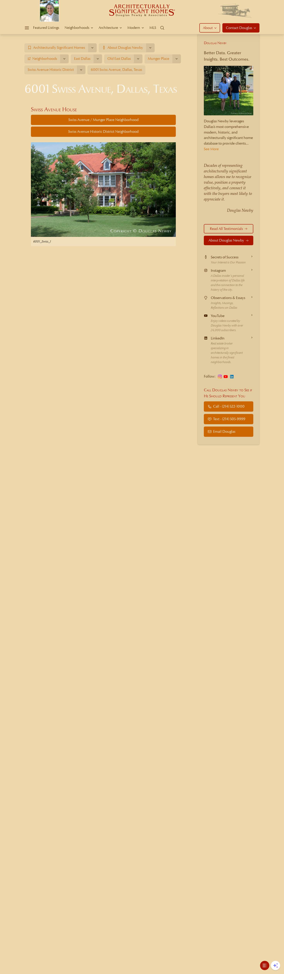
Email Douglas (224, 431)
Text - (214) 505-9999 (229, 419)
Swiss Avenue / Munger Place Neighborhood (103, 119)
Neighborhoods (77, 27)
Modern (133, 27)
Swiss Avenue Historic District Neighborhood (103, 131)
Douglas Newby (215, 43)
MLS (152, 27)
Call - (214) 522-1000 (229, 406)
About (208, 28)
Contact (239, 28)
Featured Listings (46, 27)
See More (211, 149)
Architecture (108, 27)
